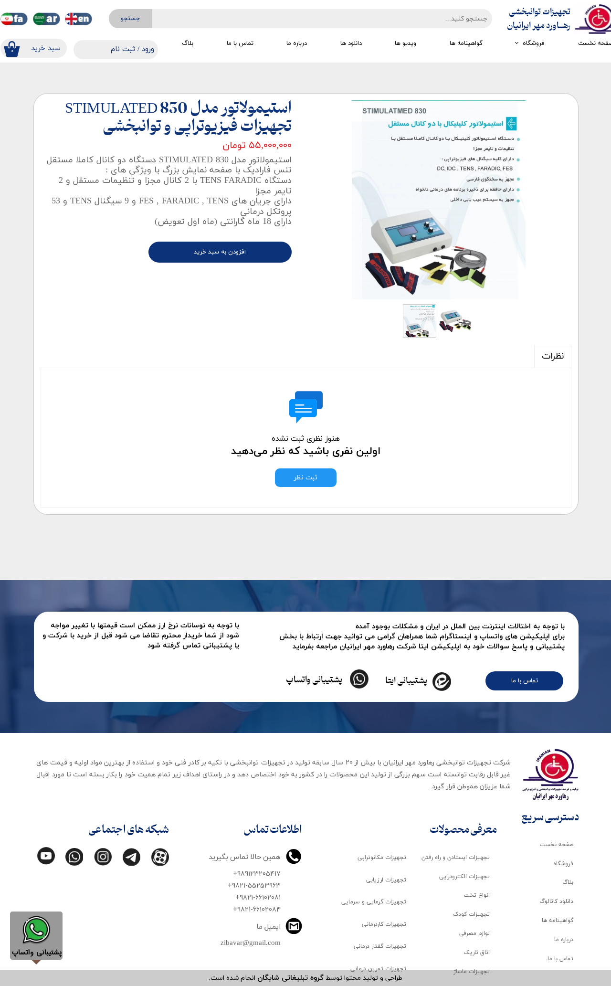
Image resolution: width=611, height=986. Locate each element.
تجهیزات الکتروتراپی (464, 876)
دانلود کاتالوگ (556, 901)
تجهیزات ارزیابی (386, 880)
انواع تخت (477, 895)
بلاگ (187, 43)
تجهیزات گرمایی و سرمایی (373, 902)
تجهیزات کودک (471, 914)
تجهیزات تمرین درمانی (378, 969)
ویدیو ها (405, 43)
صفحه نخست (556, 844)
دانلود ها (351, 43)
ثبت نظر (305, 477)
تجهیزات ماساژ (471, 971)
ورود (148, 49)
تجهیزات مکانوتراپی (382, 857)
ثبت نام (123, 49)
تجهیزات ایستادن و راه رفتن (455, 857)
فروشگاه (534, 43)
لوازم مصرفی (474, 933)
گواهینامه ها (466, 43)
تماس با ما (240, 43)
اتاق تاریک (477, 952)
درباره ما (296, 43)
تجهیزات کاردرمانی (384, 924)
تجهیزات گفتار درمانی (380, 946)
